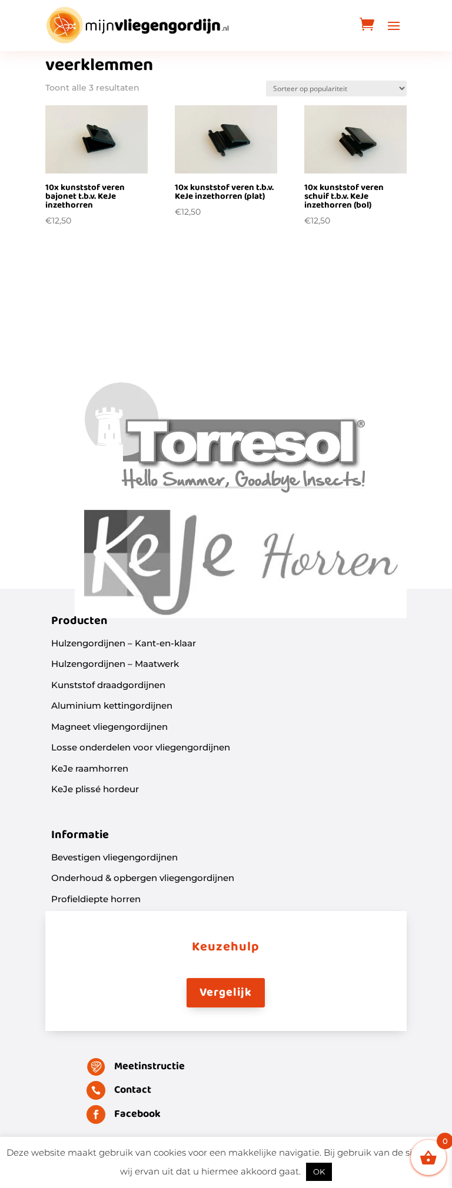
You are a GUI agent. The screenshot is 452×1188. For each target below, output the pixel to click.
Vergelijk (226, 993)
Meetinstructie (149, 1066)
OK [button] (319, 1171)
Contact (132, 1090)
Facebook (137, 1114)
